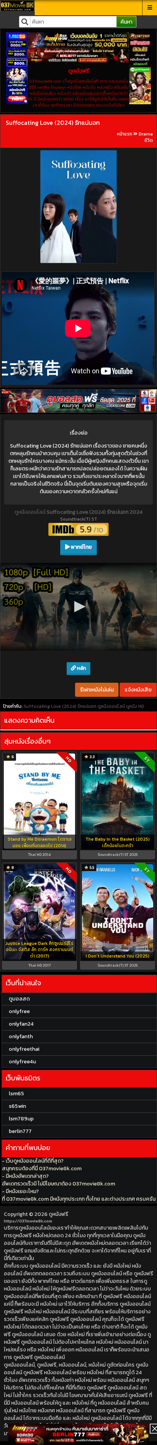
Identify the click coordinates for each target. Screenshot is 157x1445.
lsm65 (16, 1094)
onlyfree (19, 1011)
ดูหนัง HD (135, 706)
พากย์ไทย (81, 547)
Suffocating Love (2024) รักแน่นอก (53, 122)
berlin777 (20, 1131)
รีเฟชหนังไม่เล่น (97, 690)
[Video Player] (78, 607)
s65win (17, 1106)
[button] (78, 606)
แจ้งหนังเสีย (138, 690)
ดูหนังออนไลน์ (30, 512)
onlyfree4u (22, 1062)
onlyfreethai (24, 1049)
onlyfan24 (21, 1024)
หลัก (81, 668)
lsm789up (21, 1119)
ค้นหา (126, 22)
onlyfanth (21, 1036)
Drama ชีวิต (146, 137)
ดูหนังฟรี (58, 1214)
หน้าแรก (124, 134)
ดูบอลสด (19, 999)
